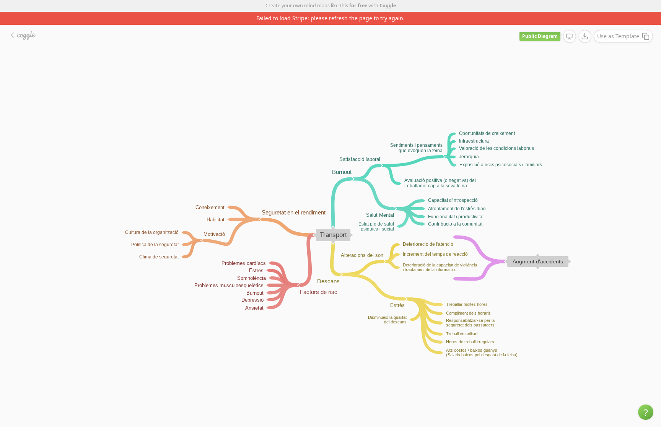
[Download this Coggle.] (585, 36)
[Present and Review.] (569, 37)
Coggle (387, 5)
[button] (645, 412)
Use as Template (618, 36)
